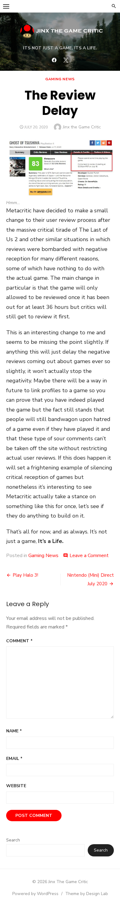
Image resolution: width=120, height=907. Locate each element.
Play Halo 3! (25, 575)
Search (13, 840)
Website (16, 786)
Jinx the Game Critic (82, 127)
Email (14, 758)
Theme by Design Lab (86, 894)
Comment (19, 641)
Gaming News (60, 79)
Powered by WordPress (35, 894)
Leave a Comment (89, 555)
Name (14, 731)
